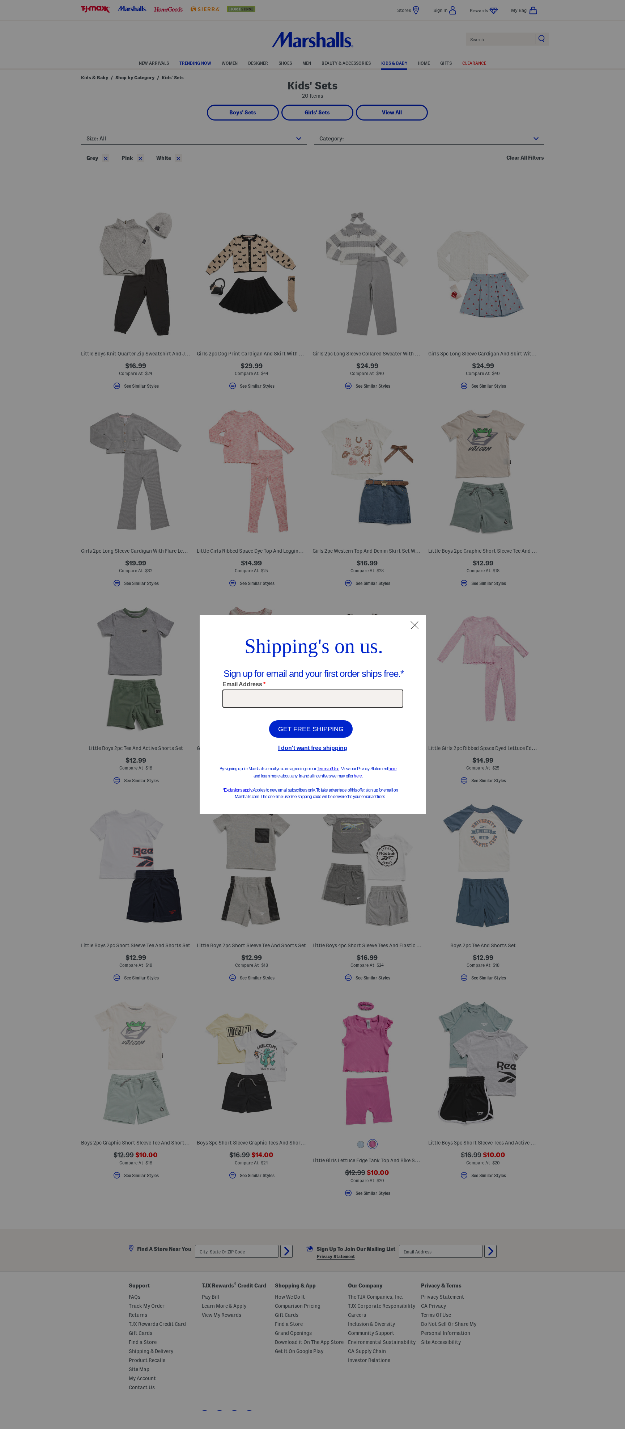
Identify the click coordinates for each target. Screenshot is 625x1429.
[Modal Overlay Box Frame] (313, 714)
